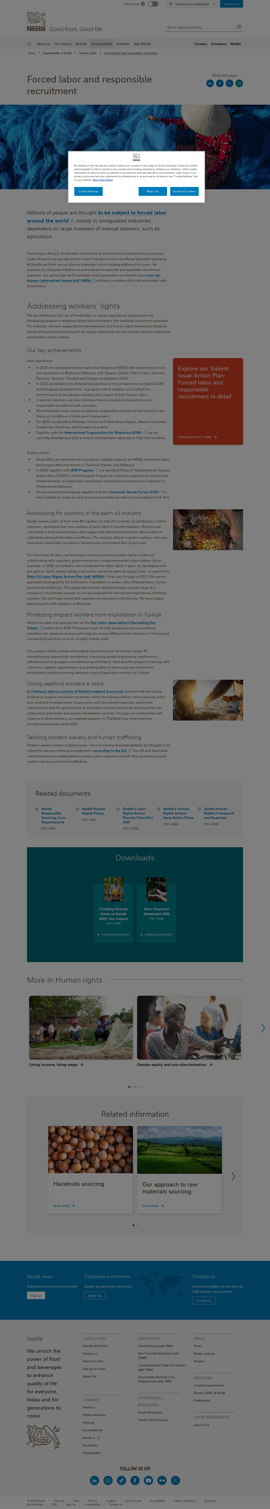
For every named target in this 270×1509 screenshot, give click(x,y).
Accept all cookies (184, 191)
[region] (136, 177)
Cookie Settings (88, 191)
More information (103, 179)
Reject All (153, 191)
